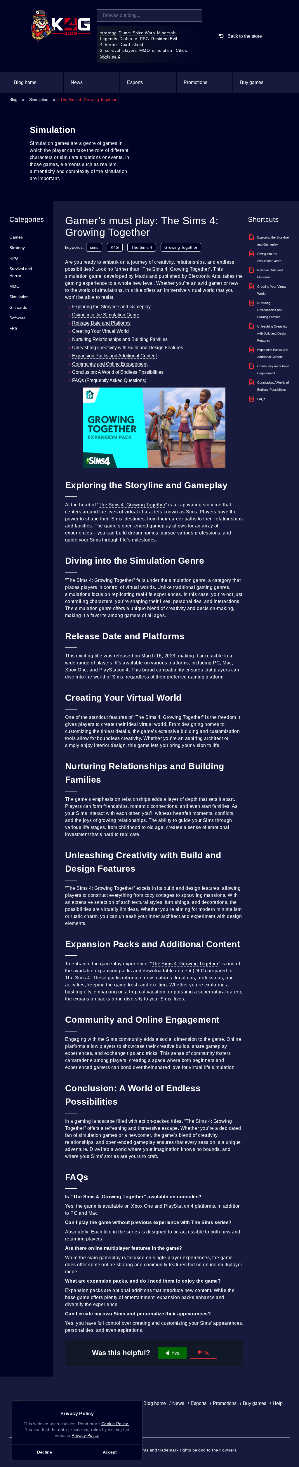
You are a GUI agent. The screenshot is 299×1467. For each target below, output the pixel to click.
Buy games (251, 82)
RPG (144, 38)
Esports (135, 82)
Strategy (17, 247)
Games (16, 237)
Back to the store (244, 36)
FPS (13, 328)
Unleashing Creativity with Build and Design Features (127, 347)
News (77, 82)
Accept (110, 1452)
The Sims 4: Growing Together (175, 269)
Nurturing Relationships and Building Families (120, 339)
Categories (26, 219)
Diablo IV (128, 38)
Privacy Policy (85, 1435)
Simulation (38, 99)
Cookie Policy (115, 1423)
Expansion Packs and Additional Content (114, 355)
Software (17, 318)
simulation (162, 50)
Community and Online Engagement (109, 363)
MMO (144, 50)
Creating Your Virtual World (100, 331)
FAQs (261, 399)
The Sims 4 (141, 247)
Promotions (195, 82)
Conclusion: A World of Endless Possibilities (118, 372)
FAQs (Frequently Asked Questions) (109, 380)
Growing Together (180, 247)
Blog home (25, 82)
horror (111, 44)
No (207, 1353)
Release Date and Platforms (101, 323)
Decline (44, 1452)
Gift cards (18, 307)
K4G (115, 247)
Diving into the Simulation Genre (105, 314)
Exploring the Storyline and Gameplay (111, 306)
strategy (108, 32)
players (129, 50)
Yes (175, 1353)
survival (112, 50)
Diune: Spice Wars (137, 32)
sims (94, 247)
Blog (13, 99)
